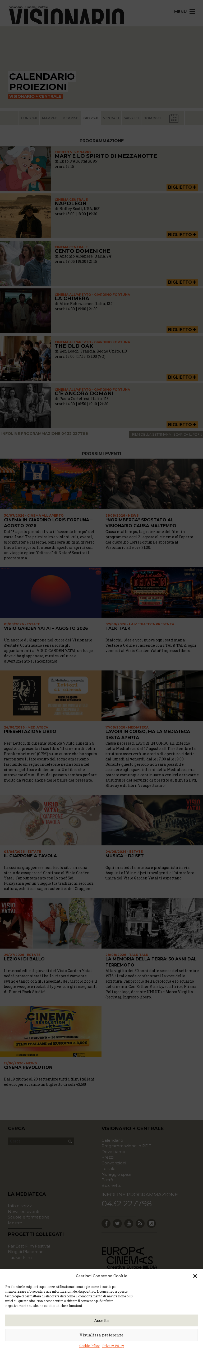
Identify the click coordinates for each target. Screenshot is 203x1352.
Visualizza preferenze (101, 1334)
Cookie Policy (89, 1346)
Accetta (101, 1320)
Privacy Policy (113, 1346)
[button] (195, 1276)
